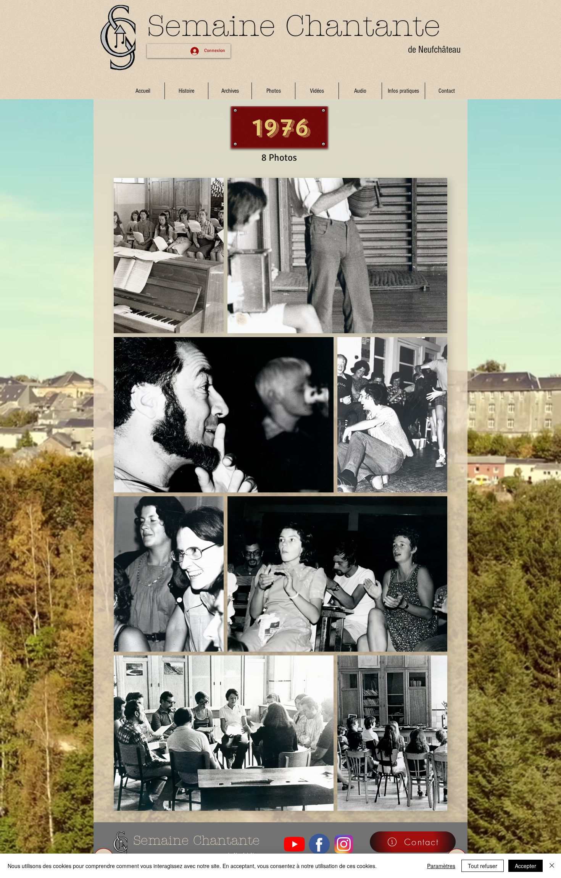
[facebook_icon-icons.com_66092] (319, 844)
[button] (229, 90)
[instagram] (344, 844)
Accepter (525, 866)
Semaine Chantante (293, 26)
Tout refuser (482, 866)
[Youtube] (294, 844)
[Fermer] (551, 866)
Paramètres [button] (441, 866)
